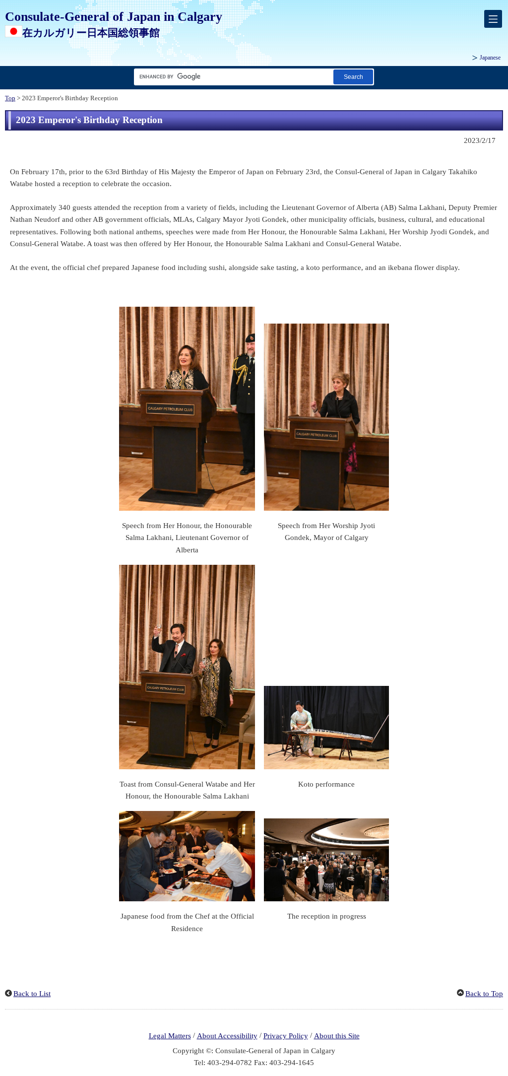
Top (10, 98)
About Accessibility (227, 1036)
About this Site (337, 1036)
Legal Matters (170, 1036)
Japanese (490, 57)
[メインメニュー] (493, 19)
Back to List (32, 994)
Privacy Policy (285, 1036)
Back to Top (484, 994)
